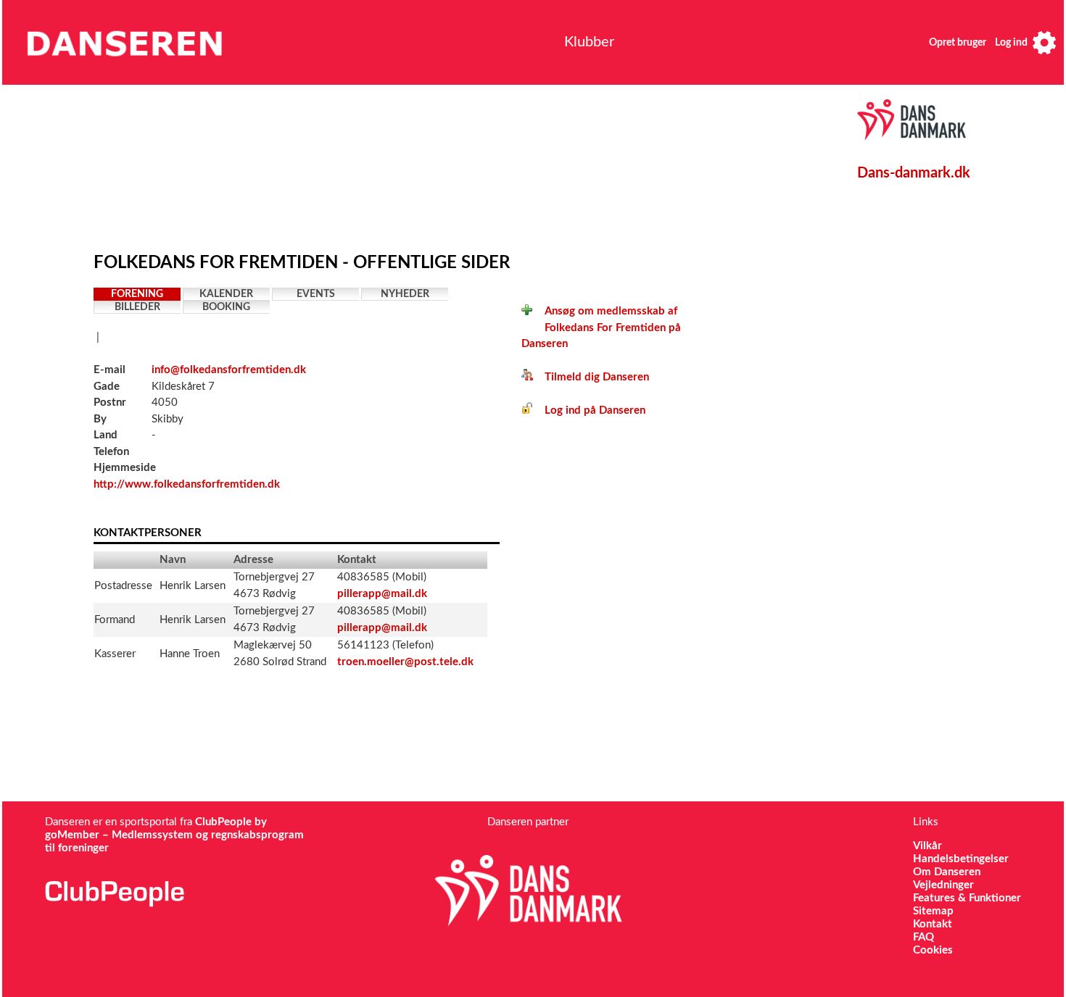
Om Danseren (946, 872)
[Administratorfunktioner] (1044, 42)
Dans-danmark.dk (913, 173)
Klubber (589, 42)
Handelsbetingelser (961, 859)
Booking (226, 307)
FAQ (923, 937)
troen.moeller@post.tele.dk (405, 661)
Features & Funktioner (967, 898)
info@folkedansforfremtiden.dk (229, 369)
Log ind (1011, 43)
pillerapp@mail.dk (382, 593)
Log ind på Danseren (589, 410)
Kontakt (932, 924)
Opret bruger (957, 43)
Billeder (137, 307)
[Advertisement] (431, 164)
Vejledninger (943, 885)
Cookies (933, 950)
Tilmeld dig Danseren (591, 377)
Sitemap (933, 911)
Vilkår (927, 845)
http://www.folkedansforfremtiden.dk (187, 484)
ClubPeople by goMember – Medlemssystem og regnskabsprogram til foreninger (174, 835)
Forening (137, 294)
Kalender (226, 294)
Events (316, 294)
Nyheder (405, 294)
